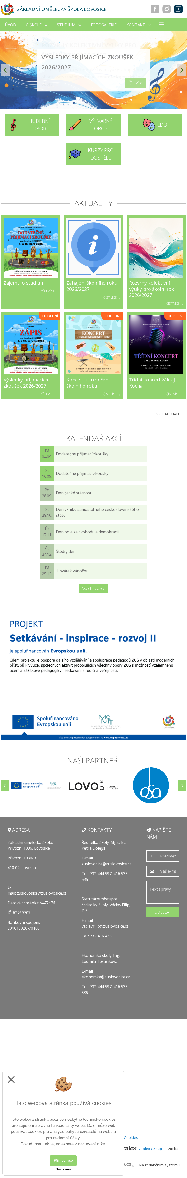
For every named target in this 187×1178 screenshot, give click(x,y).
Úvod (10, 25)
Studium (66, 25)
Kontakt (136, 25)
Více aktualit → (171, 414)
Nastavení (63, 1169)
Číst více (135, 83)
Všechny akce (93, 588)
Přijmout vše (63, 1160)
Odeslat (162, 912)
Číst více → (49, 291)
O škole (34, 25)
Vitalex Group (150, 1148)
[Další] (182, 785)
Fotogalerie (104, 25)
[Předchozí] (5, 785)
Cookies (131, 1137)
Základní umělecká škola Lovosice (62, 9)
